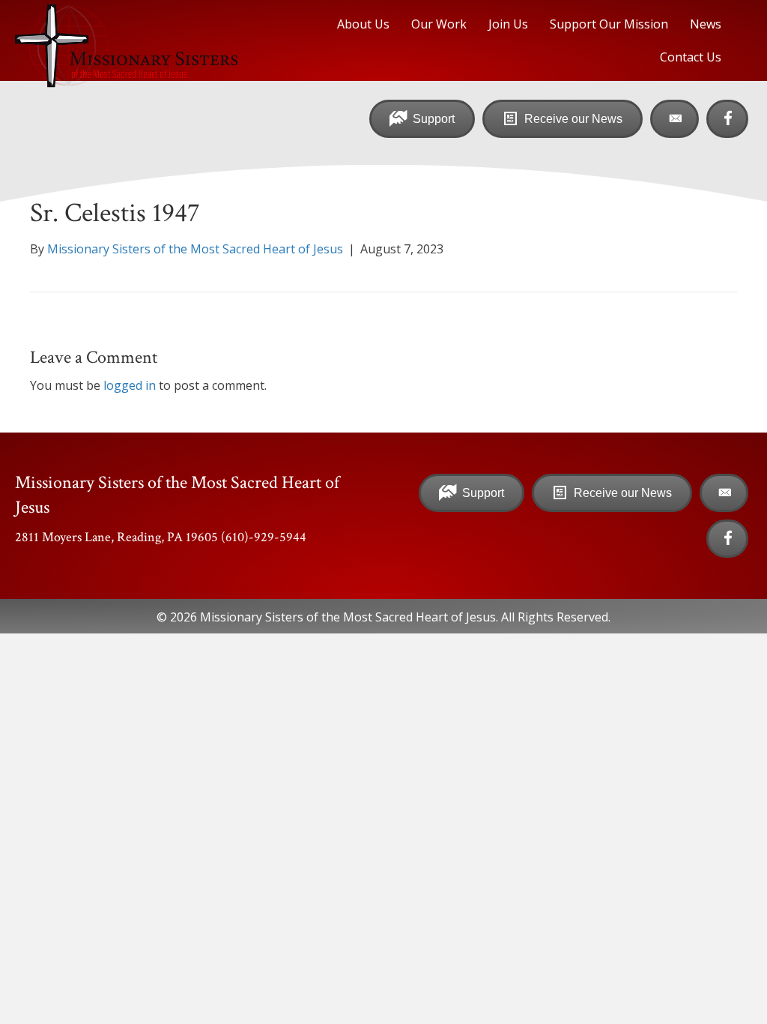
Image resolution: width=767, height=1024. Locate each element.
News (705, 24)
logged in (129, 385)
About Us (363, 24)
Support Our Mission (609, 24)
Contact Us (690, 57)
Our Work (439, 24)
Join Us (508, 24)
